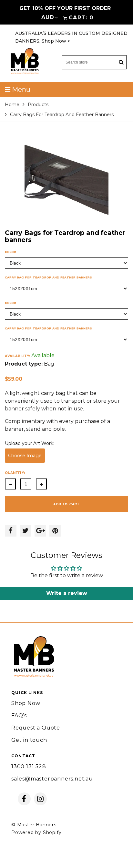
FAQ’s (19, 715)
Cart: (81, 18)
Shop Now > (56, 41)
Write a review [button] (66, 593)
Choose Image (25, 455)
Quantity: (15, 473)
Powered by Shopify (36, 832)
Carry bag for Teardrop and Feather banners (48, 277)
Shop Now (25, 703)
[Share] (10, 531)
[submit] (121, 62)
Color (10, 252)
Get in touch (29, 740)
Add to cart (66, 504)
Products (38, 104)
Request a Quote (35, 728)
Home (12, 104)
